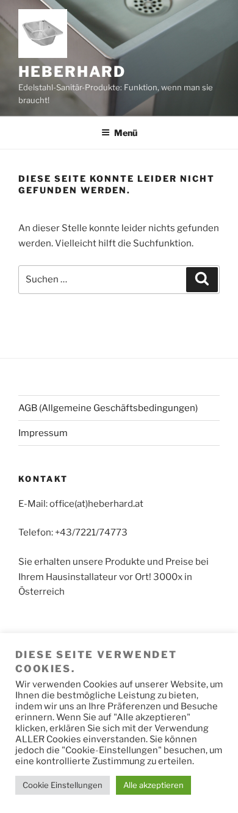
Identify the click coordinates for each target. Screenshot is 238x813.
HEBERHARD (72, 72)
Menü (125, 132)
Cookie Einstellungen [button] (63, 785)
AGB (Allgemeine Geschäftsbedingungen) (108, 408)
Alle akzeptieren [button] (153, 785)
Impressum (43, 433)
